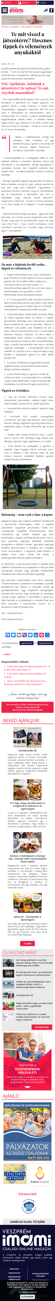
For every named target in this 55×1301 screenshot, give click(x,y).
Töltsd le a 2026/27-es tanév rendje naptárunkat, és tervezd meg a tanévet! (33, 1017)
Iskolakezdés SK (27, 750)
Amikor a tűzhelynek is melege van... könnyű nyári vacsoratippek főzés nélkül (28, 858)
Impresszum (14, 1273)
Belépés (25, 3)
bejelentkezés (45, 643)
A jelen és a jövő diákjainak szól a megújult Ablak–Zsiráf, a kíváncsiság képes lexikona (33, 984)
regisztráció (26, 643)
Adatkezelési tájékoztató (14, 1278)
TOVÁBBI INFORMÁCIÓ (27, 1292)
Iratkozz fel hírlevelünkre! (28, 710)
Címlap (4, 26)
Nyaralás (38, 26)
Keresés (46, 10)
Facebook (51, 10)
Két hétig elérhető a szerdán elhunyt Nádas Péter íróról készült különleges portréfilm (34, 963)
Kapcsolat (14, 1268)
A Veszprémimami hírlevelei (40, 1274)
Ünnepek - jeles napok (21, 26)
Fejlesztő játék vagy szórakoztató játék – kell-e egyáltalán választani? (34, 1006)
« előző (6, 654)
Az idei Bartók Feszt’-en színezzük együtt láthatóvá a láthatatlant (34, 973)
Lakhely (43, 3)
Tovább (27, 943)
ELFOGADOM (27, 1297)
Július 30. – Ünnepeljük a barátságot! (27, 918)
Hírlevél (8, 3)
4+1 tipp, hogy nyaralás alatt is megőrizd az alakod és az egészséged (27, 806)
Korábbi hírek (42, 1027)
